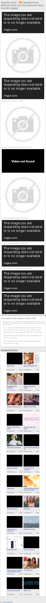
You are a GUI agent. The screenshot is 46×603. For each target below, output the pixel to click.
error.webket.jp (7, 602)
